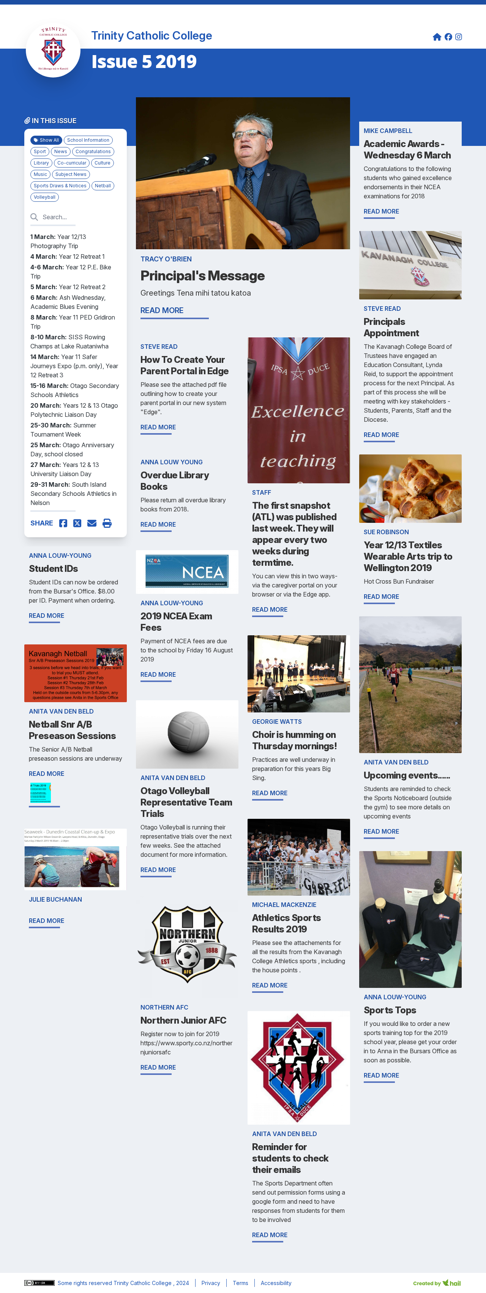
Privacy (211, 1283)
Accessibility (276, 1283)
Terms (240, 1283)
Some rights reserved (86, 1283)
